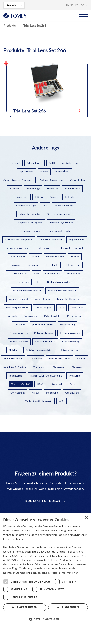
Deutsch (11, 5)
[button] (83, 15)
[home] (15, 15)
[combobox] (14, 5)
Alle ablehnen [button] (68, 607)
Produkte (9, 25)
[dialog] (45, 570)
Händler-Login (77, 5)
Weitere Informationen (64, 572)
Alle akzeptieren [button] (24, 607)
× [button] (86, 517)
